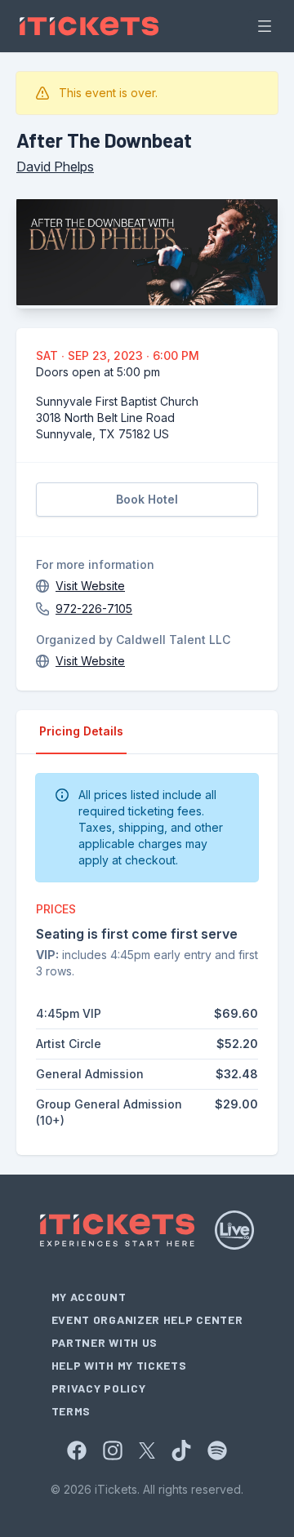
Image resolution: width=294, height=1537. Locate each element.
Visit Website (90, 586)
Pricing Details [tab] (81, 731)
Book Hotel (147, 499)
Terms (71, 1411)
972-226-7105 (94, 608)
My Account (89, 1297)
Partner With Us (104, 1342)
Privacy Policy (98, 1388)
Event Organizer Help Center (147, 1319)
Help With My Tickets (119, 1365)
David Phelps (55, 166)
